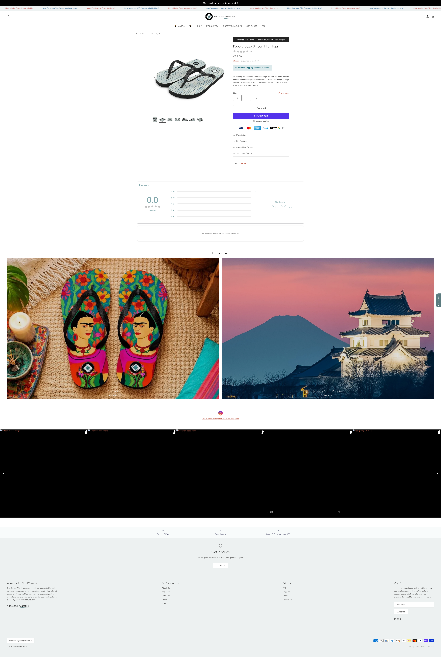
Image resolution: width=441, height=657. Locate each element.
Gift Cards (166, 595)
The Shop (166, 592)
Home (138, 34)
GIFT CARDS (251, 26)
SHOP (199, 26)
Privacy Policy (413, 647)
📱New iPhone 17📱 (183, 26)
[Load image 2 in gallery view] (190, 75)
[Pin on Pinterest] (245, 163)
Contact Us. (220, 565)
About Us (166, 588)
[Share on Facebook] (242, 163)
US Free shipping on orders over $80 (220, 3)
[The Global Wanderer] (220, 16)
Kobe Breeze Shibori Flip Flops (152, 34)
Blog (164, 603)
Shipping (236, 61)
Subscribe (401, 612)
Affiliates (165, 599)
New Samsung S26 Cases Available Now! (75, 8)
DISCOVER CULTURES (232, 26)
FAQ (284, 588)
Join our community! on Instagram (220, 418)
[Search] (8, 16)
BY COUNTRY (212, 26)
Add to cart (261, 108)
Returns (286, 595)
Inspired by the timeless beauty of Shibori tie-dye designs (261, 40)
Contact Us (287, 599)
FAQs (264, 26)
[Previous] (3, 473)
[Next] (437, 473)
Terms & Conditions (427, 647)
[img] (241, 51)
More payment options (261, 121)
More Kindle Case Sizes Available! (34, 8)
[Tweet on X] (239, 163)
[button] (213, 191)
